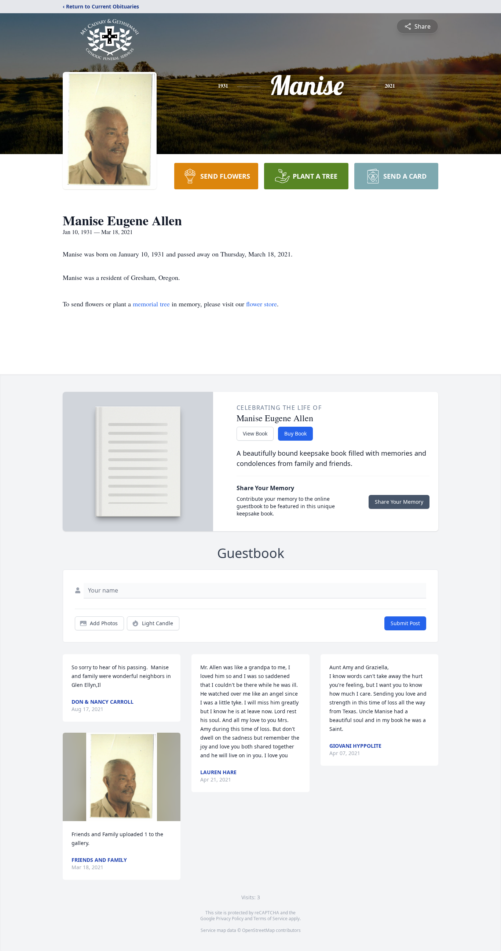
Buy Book (295, 433)
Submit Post (405, 623)
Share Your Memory (399, 501)
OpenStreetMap (258, 930)
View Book (255, 433)
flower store (261, 303)
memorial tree (151, 303)
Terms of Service (270, 918)
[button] (121, 777)
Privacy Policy (230, 918)
